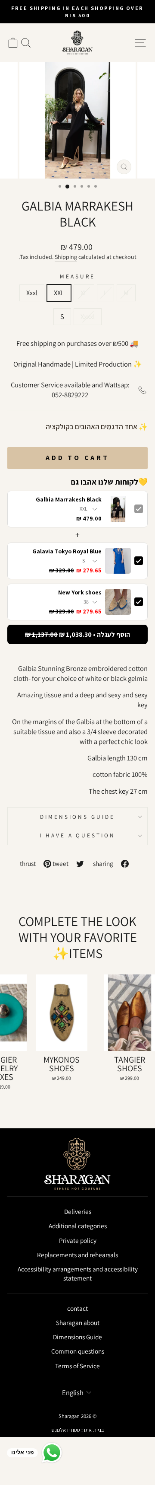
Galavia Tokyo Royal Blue (67, 551)
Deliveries (77, 1211)
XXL (59, 292)
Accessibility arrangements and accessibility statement (78, 1273)
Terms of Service (77, 1365)
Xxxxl (88, 316)
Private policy (77, 1240)
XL (84, 292)
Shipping (66, 257)
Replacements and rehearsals (77, 1254)
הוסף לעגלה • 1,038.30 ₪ (77, 634)
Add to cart (77, 457)
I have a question (78, 835)
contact (77, 1308)
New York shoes (80, 592)
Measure (77, 276)
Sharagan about (77, 1322)
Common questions (77, 1351)
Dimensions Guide (77, 817)
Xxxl (31, 292)
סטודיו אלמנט (66, 1430)
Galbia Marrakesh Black (69, 499)
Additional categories (78, 1225)
